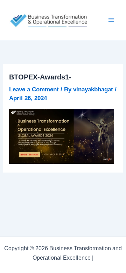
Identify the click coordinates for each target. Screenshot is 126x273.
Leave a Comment (34, 89)
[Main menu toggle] (111, 20)
